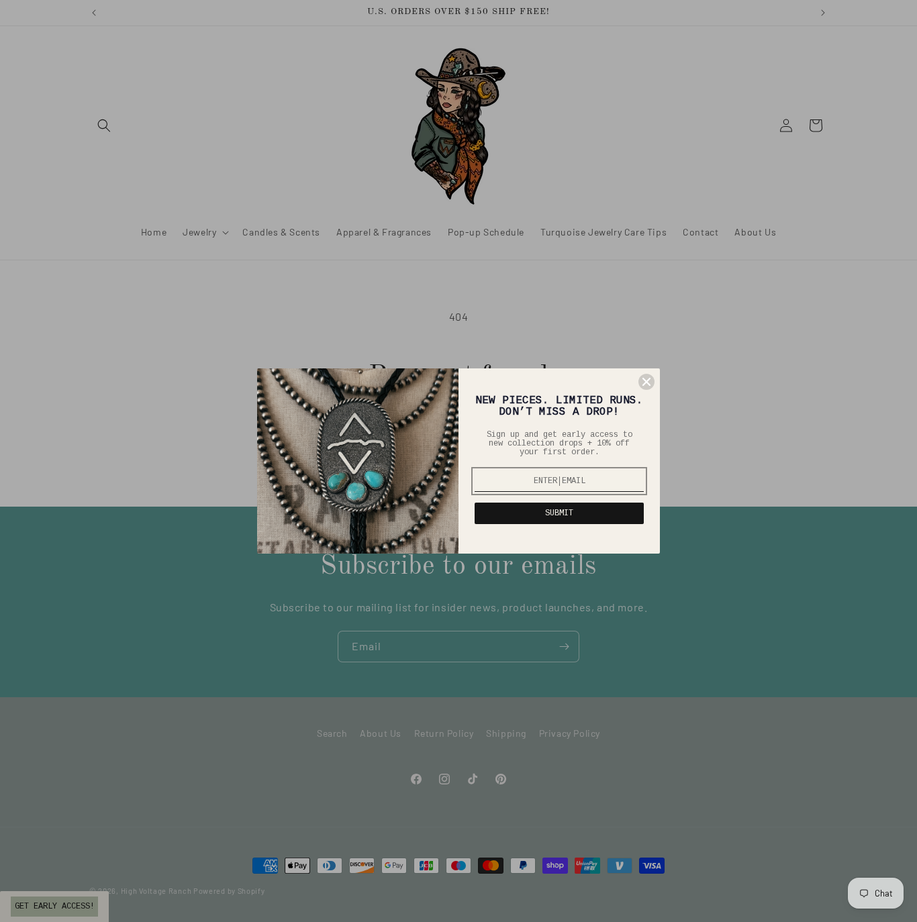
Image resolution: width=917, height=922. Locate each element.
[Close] (646, 382)
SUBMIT (559, 513)
